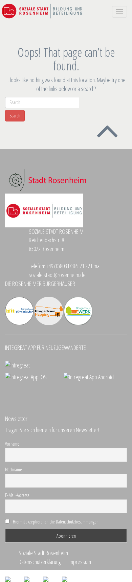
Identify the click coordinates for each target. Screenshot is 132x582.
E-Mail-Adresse (17, 495)
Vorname (12, 444)
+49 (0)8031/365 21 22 (68, 266)
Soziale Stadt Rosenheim (43, 553)
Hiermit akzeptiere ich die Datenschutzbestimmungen (55, 521)
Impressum (79, 562)
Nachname (13, 469)
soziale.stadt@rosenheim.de (57, 275)
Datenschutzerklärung (40, 562)
